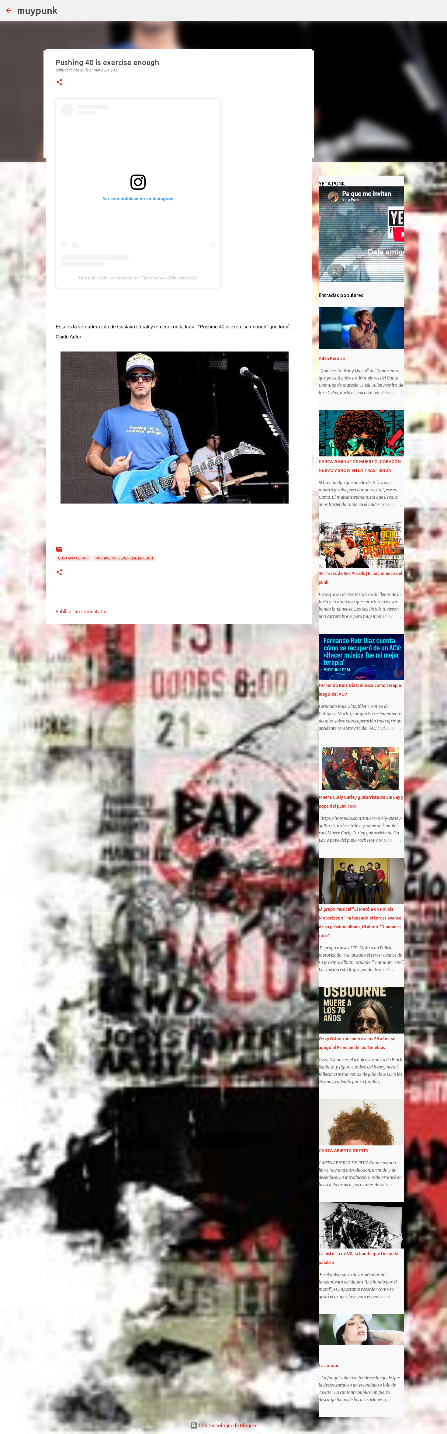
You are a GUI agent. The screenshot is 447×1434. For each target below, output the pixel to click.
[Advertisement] (178, 675)
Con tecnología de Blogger (227, 1425)
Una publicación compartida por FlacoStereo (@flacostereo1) (138, 277)
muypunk (37, 10)
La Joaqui (328, 1365)
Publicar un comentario (81, 611)
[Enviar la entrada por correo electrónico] (59, 551)
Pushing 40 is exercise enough (124, 558)
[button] (59, 82)
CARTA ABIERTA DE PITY (344, 1150)
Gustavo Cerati (73, 558)
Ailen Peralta (332, 358)
